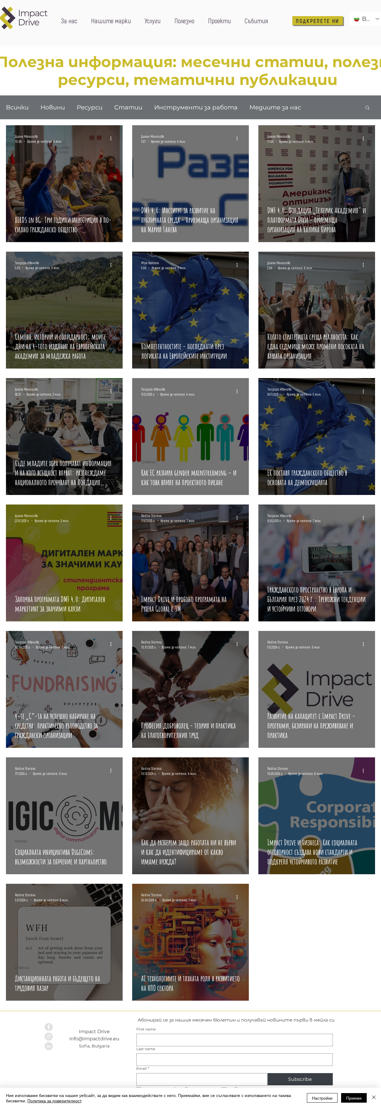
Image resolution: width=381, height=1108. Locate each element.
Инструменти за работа (196, 107)
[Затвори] (373, 1097)
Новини (52, 107)
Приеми (354, 1098)
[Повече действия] (112, 138)
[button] (367, 108)
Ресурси (89, 107)
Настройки (322, 1098)
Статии (128, 107)
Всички (17, 107)
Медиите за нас (275, 107)
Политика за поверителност (54, 1101)
